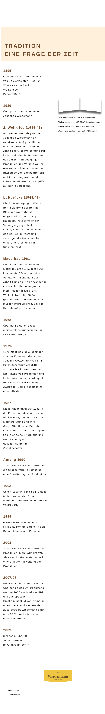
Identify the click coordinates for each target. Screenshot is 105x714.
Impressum (15, 694)
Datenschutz (13, 691)
